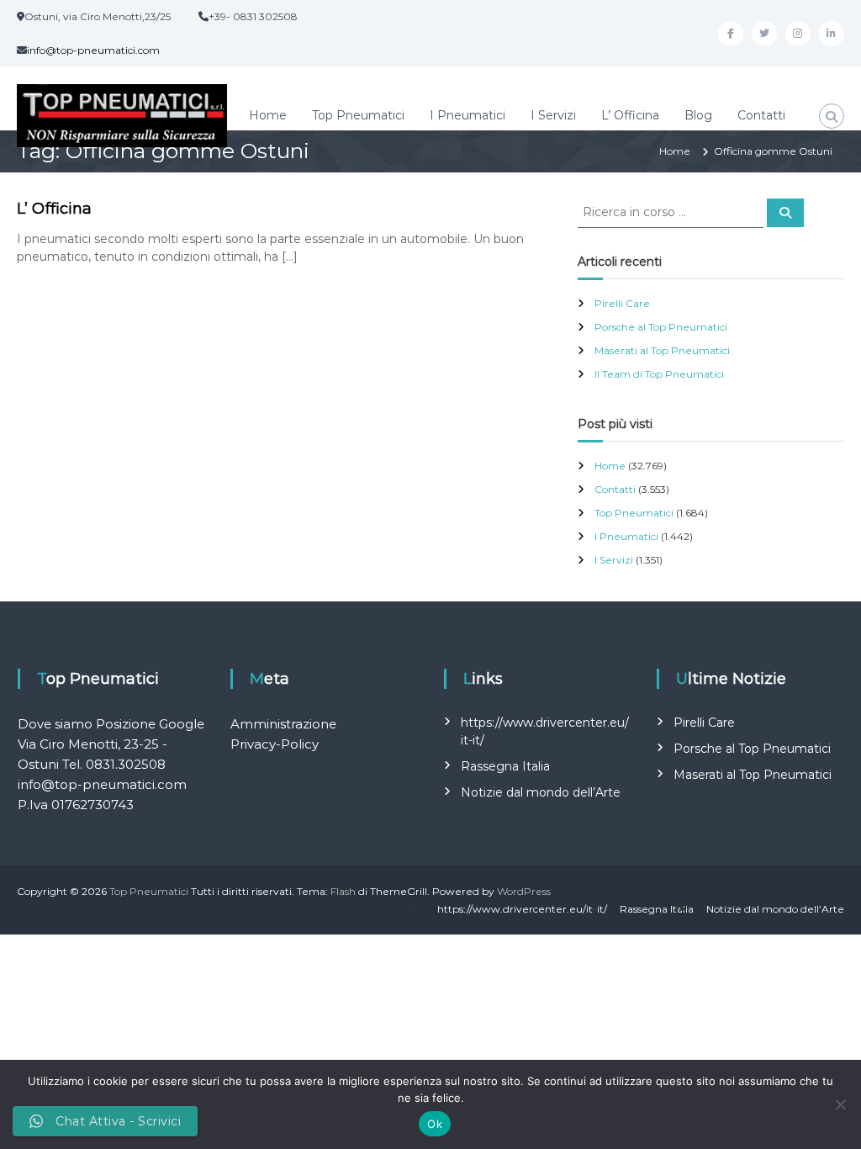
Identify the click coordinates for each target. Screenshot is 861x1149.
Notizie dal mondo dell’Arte (541, 792)
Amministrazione (283, 724)
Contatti (761, 115)
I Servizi (553, 115)
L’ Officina (630, 115)
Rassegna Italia (505, 766)
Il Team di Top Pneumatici (659, 374)
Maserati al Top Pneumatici (662, 350)
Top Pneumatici (358, 115)
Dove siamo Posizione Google (111, 724)
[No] (840, 1104)
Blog (698, 115)
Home (268, 115)
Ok (434, 1123)
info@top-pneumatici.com (93, 50)
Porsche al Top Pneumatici (660, 326)
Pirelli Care (622, 303)
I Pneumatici (467, 115)
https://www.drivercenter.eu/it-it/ (522, 909)
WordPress (524, 891)
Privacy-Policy (274, 744)
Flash (343, 891)
